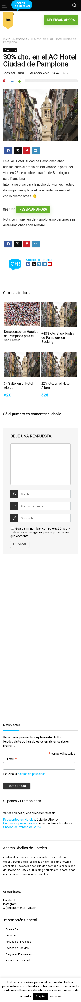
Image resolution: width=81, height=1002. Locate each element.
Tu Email (10, 759)
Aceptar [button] (40, 996)
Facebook (9, 900)
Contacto (11, 935)
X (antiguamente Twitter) (20, 907)
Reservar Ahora (61, 20)
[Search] (75, 5)
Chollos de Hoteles (13, 72)
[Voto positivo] (19, 81)
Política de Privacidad (18, 941)
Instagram (10, 904)
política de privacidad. (32, 774)
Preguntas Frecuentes (19, 954)
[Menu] (5, 5)
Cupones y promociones (20, 823)
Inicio (6, 39)
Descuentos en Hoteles (19, 819)
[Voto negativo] (12, 81)
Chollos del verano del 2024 (22, 827)
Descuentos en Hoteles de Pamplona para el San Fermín (21, 336)
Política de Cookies (17, 948)
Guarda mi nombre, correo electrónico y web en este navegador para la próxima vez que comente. (40, 532)
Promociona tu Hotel (18, 960)
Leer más (55, 996)
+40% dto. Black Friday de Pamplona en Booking (57, 337)
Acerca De (12, 929)
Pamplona (20, 39)
